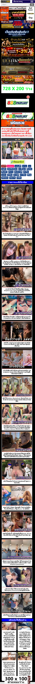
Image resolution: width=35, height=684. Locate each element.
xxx (29, 166)
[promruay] (17, 126)
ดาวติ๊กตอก (22, 169)
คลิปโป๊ (4, 166)
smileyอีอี (18, 166)
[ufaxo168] (17, 46)
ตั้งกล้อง (29, 169)
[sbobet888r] (17, 28)
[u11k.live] (17, 65)
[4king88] (17, 55)
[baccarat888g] (17, 18)
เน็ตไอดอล (5, 178)
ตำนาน (11, 172)
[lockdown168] (16, 683)
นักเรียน (26, 172)
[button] (32, 1)
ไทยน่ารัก (12, 178)
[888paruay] (17, 103)
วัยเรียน (10, 175)
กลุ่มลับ (4, 169)
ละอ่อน (4, 175)
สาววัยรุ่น (23, 175)
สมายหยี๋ (16, 175)
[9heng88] (17, 83)
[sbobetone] (17, 37)
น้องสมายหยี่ (18, 172)
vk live (25, 166)
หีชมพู (29, 175)
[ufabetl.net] (17, 74)
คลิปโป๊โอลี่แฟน (12, 169)
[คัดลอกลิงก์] (17, 162)
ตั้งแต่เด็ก (4, 172)
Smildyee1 (10, 166)
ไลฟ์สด (19, 178)
